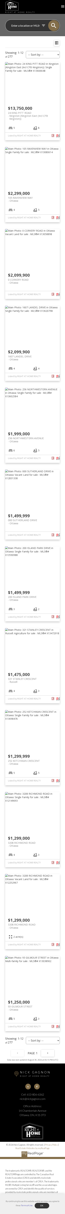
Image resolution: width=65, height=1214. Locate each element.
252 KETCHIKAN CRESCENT (24, 762)
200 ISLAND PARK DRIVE (22, 598)
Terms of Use (27, 1205)
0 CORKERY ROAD (18, 281)
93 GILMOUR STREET (20, 1008)
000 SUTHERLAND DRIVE (22, 522)
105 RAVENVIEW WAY (20, 199)
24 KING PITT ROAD (28, 114)
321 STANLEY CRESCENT (22, 680)
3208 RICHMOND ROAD (22, 844)
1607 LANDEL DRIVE (20, 358)
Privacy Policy (51, 1144)
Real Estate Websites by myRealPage (32, 1148)
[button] (28, 1086)
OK (42, 1205)
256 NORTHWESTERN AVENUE (26, 440)
